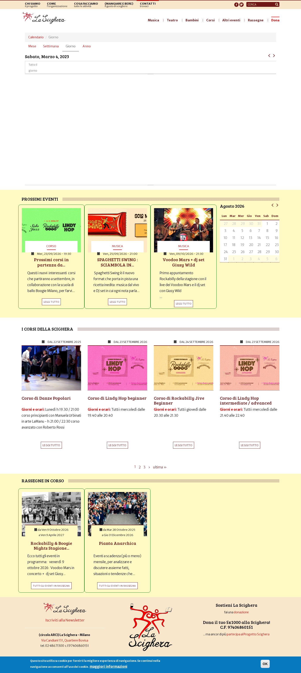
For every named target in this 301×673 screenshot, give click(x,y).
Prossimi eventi (40, 199)
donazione (241, 612)
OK (265, 664)
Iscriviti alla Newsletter (65, 620)
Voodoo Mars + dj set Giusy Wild (183, 262)
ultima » (160, 467)
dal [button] (64, 342)
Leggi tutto (51, 445)
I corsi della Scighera (47, 329)
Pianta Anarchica (117, 543)
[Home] (45, 18)
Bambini (192, 20)
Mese (32, 46)
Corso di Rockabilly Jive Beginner (179, 400)
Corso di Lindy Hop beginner (117, 398)
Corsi (210, 20)
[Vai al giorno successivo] (273, 55)
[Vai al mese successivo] (277, 204)
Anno (87, 46)
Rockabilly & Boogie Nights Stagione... (51, 545)
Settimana (51, 46)
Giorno (72, 48)
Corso (51, 246)
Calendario (36, 37)
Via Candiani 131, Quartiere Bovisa (64, 640)
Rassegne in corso (43, 480)
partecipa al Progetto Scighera (248, 634)
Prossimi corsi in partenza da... (51, 262)
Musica (153, 20)
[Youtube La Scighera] (241, 3)
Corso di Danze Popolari (46, 398)
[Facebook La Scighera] (236, 3)
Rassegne (256, 20)
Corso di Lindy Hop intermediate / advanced (246, 400)
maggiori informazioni (108, 666)
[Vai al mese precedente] (272, 204)
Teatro (172, 20)
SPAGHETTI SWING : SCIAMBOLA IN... (117, 262)
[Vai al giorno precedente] (269, 55)
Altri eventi (231, 20)
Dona (275, 20)
